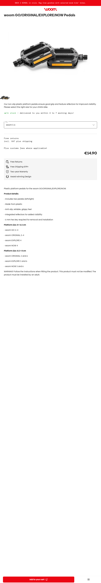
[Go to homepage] (50, 9)
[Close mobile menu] (89, 580)
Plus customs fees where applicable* (25, 148)
